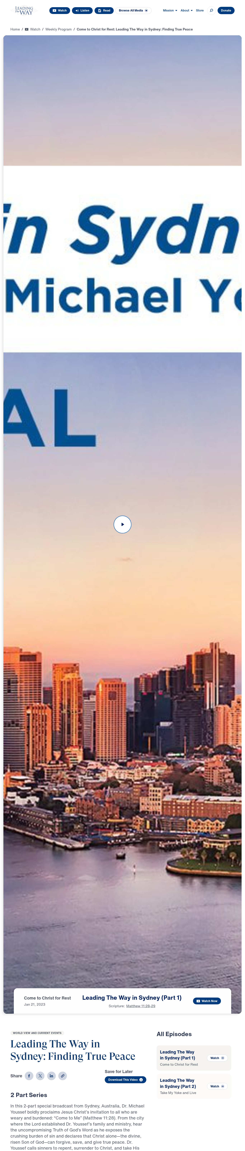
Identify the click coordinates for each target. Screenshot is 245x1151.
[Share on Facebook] (29, 1076)
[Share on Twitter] (40, 1076)
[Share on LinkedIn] (51, 1076)
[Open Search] (211, 10)
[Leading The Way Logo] (24, 10)
